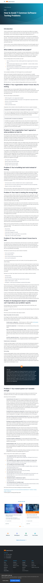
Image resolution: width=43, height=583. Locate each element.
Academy (14, 562)
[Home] (10, 1)
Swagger (23, 562)
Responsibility (6, 570)
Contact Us (6, 565)
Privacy (33, 562)
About (5, 562)
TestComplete (35, 322)
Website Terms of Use (35, 567)
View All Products (25, 570)
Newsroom (6, 567)
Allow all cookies (15, 580)
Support (14, 567)
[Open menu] (4, 1)
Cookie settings (5, 580)
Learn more (19, 577)
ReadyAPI (24, 567)
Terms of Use (34, 565)
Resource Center (16, 565)
